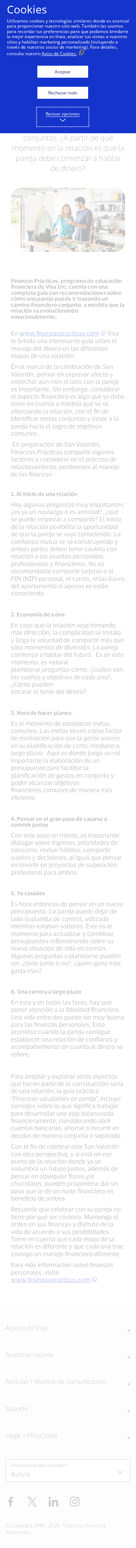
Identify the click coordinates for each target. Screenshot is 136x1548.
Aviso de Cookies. (59, 53)
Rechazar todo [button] (62, 93)
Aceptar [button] (63, 72)
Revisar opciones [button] (63, 114)
